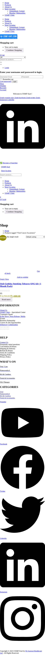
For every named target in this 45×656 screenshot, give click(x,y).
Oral (1, 392)
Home (7, 3)
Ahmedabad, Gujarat (16, 11)
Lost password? (5, 81)
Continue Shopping (14, 50)
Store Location (10, 9)
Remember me (8, 79)
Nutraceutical (5, 394)
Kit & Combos (5, 396)
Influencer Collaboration (9, 325)
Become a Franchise (10, 163)
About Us (8, 7)
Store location (6, 171)
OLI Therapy (5, 382)
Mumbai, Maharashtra (17, 13)
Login (7, 68)
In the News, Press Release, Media (12, 316)
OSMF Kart (5, 167)
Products (8, 5)
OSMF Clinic (10, 15)
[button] (2, 55)
